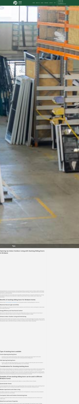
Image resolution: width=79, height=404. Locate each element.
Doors (42, 2)
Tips (55, 2)
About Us (38, 2)
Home (34, 2)
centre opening (8, 302)
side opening (14, 302)
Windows (46, 2)
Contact (51, 2)
